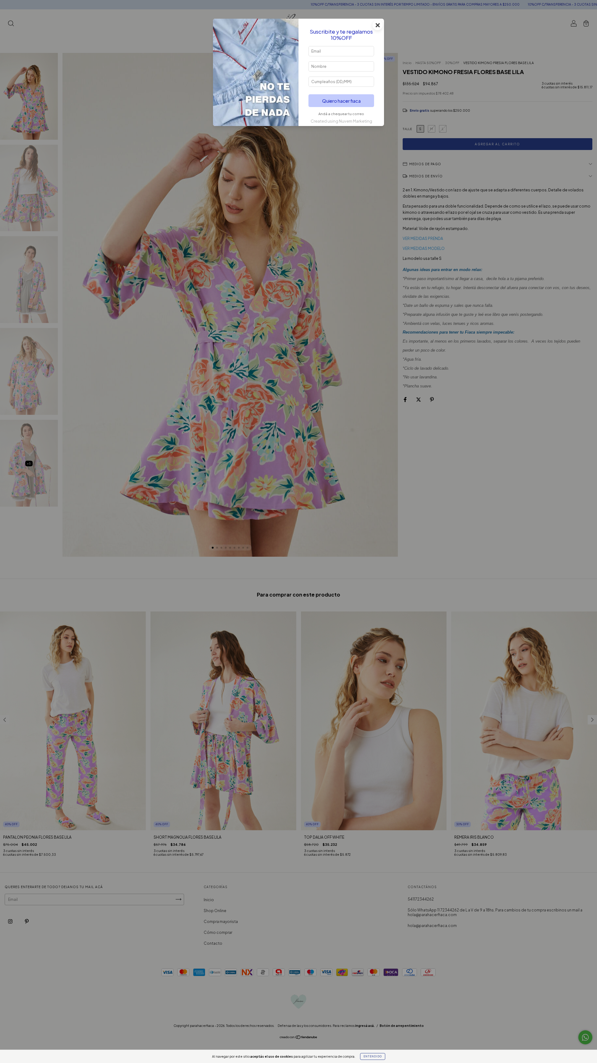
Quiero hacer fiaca (341, 101)
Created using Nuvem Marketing (341, 121)
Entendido (372, 1056)
